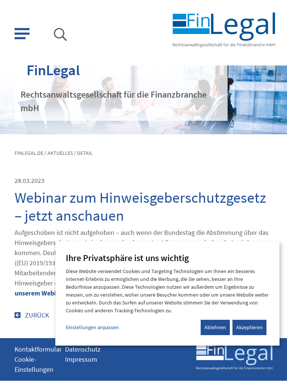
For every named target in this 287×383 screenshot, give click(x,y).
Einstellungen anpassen (92, 327)
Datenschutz (83, 349)
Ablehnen (215, 327)
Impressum (81, 359)
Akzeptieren (249, 327)
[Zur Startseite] (223, 29)
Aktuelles (60, 153)
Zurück (36, 315)
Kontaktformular (38, 349)
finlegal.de (29, 153)
